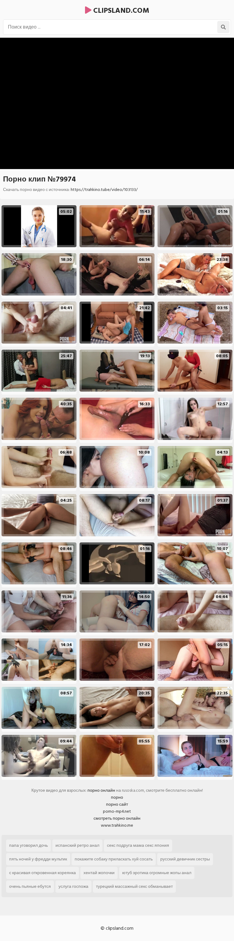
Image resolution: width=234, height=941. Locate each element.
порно (117, 797)
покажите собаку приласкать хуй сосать (114, 859)
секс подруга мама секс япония (138, 845)
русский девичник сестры (185, 859)
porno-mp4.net (117, 811)
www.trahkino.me (117, 825)
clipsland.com (120, 10)
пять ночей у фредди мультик (38, 859)
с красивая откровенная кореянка (42, 872)
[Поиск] (223, 27)
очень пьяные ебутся (30, 886)
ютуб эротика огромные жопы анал (156, 872)
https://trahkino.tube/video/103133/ (104, 189)
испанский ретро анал (77, 845)
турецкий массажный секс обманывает (134, 886)
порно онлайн (101, 790)
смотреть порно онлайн (117, 818)
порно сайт (117, 804)
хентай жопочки (99, 872)
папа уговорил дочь (28, 845)
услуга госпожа (73, 886)
